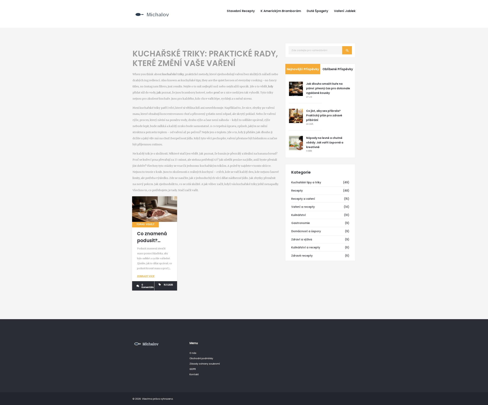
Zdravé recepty (302, 256)
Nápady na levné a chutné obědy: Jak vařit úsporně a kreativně (324, 142)
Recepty (297, 190)
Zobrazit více (145, 276)
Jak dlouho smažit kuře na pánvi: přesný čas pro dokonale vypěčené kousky (328, 88)
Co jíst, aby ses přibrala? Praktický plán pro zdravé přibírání (324, 115)
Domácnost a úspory (306, 231)
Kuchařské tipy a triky (306, 182)
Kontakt (194, 374)
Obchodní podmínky (201, 358)
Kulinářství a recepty (305, 247)
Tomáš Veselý (145, 224)
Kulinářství (298, 215)
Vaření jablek (345, 11)
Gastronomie (300, 223)
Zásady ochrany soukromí (204, 363)
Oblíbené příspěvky (338, 69)
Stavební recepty (241, 11)
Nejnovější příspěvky (303, 69)
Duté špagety (317, 11)
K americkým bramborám (281, 11)
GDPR (192, 369)
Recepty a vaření (303, 199)
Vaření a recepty (303, 207)
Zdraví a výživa (301, 239)
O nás (192, 353)
